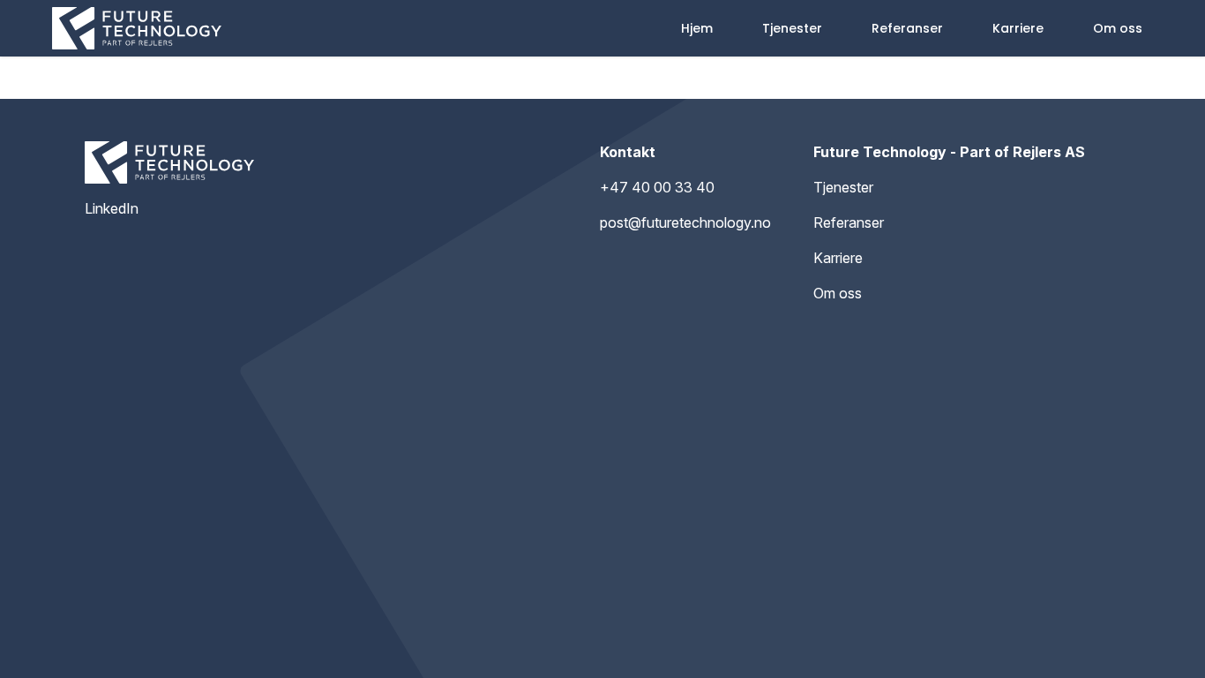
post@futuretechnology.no (685, 222)
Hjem (697, 28)
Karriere (1018, 28)
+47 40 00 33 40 (657, 187)
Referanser (907, 28)
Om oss (1117, 28)
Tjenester (792, 28)
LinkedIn (111, 208)
